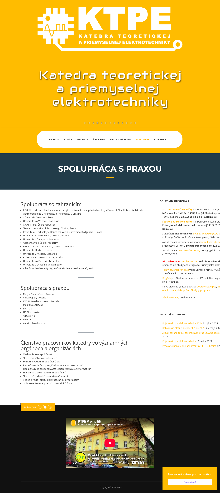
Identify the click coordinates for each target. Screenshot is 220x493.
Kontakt (160, 139)
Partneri (142, 139)
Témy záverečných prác (175, 269)
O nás (68, 139)
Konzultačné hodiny (189, 250)
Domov (54, 139)
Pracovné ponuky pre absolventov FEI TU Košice (189, 345)
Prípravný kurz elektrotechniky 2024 (182, 323)
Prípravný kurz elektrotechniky (179, 341)
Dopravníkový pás (206, 286)
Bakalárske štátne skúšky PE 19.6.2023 (183, 327)
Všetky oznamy (170, 297)
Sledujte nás (30, 406)
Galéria (82, 139)
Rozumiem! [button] (190, 482)
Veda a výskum (120, 139)
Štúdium (99, 139)
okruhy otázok (189, 261)
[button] (211, 474)
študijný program (200, 290)
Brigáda (166, 278)
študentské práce (180, 290)
